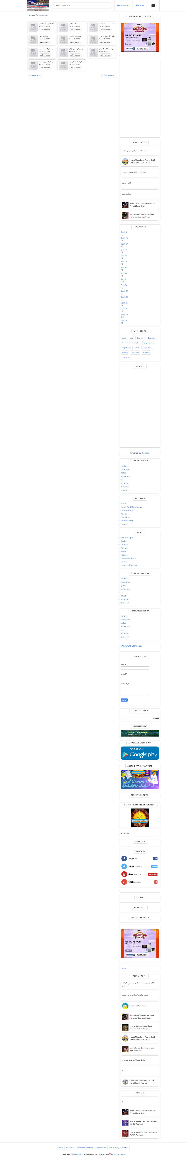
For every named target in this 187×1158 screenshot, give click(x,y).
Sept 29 (124, 244)
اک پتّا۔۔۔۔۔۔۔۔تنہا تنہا (108, 23)
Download (46, 29)
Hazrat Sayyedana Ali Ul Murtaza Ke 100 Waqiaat (143, 1133)
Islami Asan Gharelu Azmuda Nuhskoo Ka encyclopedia (142, 215)
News (123, 551)
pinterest (125, 487)
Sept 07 (124, 315)
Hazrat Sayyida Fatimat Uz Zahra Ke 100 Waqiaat (143, 1122)
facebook (125, 469)
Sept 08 (124, 297)
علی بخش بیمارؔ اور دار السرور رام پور (53, 61)
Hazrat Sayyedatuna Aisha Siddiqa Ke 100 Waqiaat (141, 1027)
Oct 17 (124, 250)
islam (137, 348)
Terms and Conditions (85, 1148)
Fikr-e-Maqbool (128, 558)
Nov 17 (124, 267)
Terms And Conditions (131, 507)
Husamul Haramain (138, 1006)
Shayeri (125, 352)
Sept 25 (124, 238)
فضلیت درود (126, 194)
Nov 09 (124, 261)
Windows (146, 352)
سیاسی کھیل (43, 36)
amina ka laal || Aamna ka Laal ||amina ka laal (142, 1049)
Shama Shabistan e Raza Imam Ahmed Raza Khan (142, 204)
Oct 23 (124, 256)
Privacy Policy (127, 521)
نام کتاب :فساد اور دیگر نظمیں (49, 23)
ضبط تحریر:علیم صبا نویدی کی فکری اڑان (83, 49)
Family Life (136, 343)
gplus (123, 473)
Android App (127, 538)
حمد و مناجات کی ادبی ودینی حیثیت (135, 151)
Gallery (124, 562)
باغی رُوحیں (73, 23)
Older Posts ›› (108, 75)
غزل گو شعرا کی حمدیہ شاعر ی (134, 172)
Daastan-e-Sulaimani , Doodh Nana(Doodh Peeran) (142, 1081)
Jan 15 (123, 279)
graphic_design (149, 343)
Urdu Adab (135, 352)
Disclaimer (126, 517)
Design (124, 541)
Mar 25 (124, 309)
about (124, 338)
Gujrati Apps (126, 348)
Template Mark (119, 1154)
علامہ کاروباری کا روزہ (107, 36)
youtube (124, 483)
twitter (124, 466)
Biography (140, 338)
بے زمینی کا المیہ (75, 36)
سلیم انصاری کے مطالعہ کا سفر (110, 49)
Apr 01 (124, 320)
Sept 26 (124, 303)
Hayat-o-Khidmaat (129, 565)
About (124, 514)
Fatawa (124, 555)
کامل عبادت (126, 183)
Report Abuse (131, 646)
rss (122, 480)
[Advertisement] (140, 98)
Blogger (145, 453)
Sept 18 (124, 232)
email (123, 596)
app (131, 338)
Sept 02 (124, 291)
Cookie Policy (127, 510)
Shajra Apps (147, 348)
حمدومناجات (126, 357)
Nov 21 (124, 273)
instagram (125, 476)
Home (123, 503)
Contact (125, 343)
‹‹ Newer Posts (35, 75)
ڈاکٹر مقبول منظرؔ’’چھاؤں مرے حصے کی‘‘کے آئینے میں (138, 984)
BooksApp (151, 338)
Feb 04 (124, 285)
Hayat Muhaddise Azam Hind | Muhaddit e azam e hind (142, 161)
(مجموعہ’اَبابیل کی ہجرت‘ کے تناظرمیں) (83, 61)
